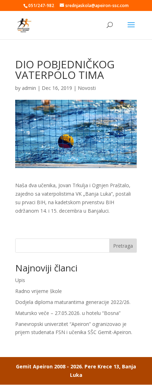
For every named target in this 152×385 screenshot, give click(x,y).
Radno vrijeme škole (38, 291)
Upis (20, 280)
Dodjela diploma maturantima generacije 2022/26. (72, 302)
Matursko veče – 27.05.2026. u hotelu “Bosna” (68, 313)
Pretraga (123, 245)
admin (29, 88)
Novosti (87, 88)
